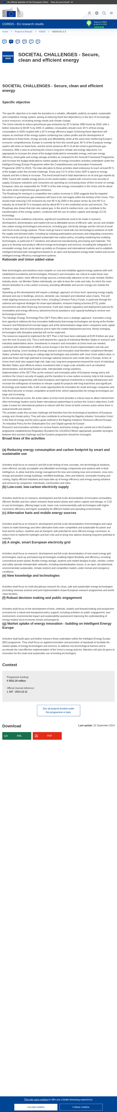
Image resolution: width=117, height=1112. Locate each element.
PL (38, 41)
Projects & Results (23, 31)
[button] (96, 13)
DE (4, 41)
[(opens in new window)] (12, 12)
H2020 (42, 31)
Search (104, 13)
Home (5, 31)
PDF (49, 735)
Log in (89, 13)
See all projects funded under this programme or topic (58, 710)
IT (31, 41)
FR (24, 41)
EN (11, 41)
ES (18, 41)
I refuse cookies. (81, 1107)
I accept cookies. (36, 1107)
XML (19, 735)
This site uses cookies (36, 1099)
